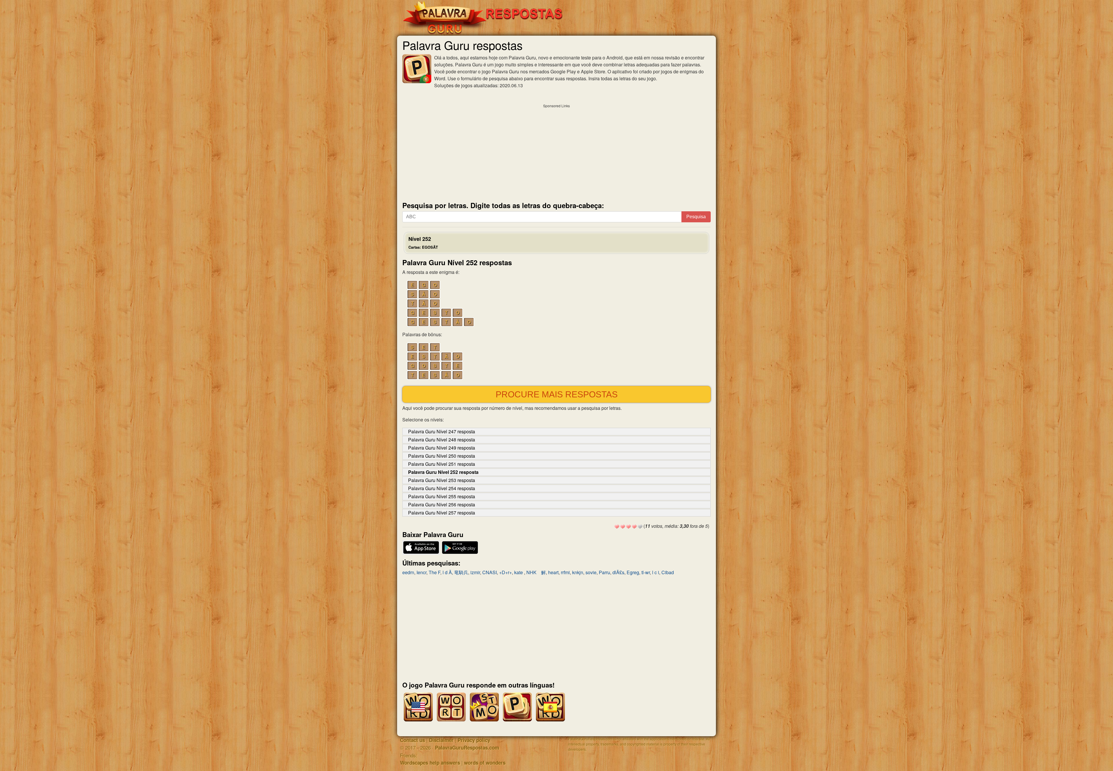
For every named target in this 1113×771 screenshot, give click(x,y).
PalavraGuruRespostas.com (467, 747)
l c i (655, 572)
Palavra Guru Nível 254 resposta (441, 488)
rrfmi (565, 572)
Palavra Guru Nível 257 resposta (441, 512)
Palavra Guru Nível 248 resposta (441, 439)
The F (434, 572)
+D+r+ (505, 572)
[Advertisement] (556, 151)
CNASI (489, 572)
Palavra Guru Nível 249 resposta (441, 447)
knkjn (577, 572)
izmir (475, 572)
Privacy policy (474, 740)
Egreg (633, 572)
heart (553, 572)
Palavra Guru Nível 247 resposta (441, 431)
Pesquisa (696, 216)
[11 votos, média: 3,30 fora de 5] (616, 526)
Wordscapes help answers (430, 762)
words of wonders (484, 762)
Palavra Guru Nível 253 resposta (441, 480)
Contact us (412, 740)
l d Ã (447, 572)
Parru (604, 572)
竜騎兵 (461, 572)
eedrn (408, 572)
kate (519, 572)
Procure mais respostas (557, 394)
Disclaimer (441, 740)
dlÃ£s (618, 572)
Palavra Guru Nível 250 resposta (441, 455)
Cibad (667, 572)
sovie (590, 572)
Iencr (421, 572)
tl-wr (645, 572)
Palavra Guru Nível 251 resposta (441, 464)
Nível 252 (423, 242)
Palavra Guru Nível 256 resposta (441, 504)
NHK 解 (536, 572)
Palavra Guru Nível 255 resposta (441, 496)
